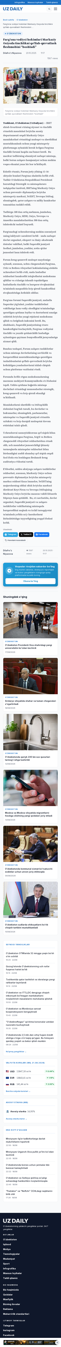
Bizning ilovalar (11, 1304)
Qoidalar (8, 1294)
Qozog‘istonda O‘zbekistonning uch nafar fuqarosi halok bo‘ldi (27, 968)
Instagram (9, 1330)
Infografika (20, 2)
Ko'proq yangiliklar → (16, 1051)
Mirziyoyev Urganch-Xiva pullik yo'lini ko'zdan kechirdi (30, 1153)
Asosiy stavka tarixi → (16, 1119)
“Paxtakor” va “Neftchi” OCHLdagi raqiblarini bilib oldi (29, 1192)
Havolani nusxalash (17, 540)
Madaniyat (9, 1258)
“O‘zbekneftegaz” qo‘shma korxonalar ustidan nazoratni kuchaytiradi (30, 1023)
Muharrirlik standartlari (16, 1314)
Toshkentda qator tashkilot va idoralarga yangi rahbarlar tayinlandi (30, 981)
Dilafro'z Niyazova (12, 53)
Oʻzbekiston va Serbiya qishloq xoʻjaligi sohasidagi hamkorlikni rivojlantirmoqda (27, 1179)
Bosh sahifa (8, 20)
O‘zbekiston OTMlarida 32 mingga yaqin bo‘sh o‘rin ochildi (30, 955)
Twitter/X (27, 534)
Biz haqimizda (11, 1289)
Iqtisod (7, 1244)
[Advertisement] (30, 1342)
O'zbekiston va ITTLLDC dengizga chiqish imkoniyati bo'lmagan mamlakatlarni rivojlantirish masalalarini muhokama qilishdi (29, 995)
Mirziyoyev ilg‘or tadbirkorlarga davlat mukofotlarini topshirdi (25, 1140)
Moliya (7, 1249)
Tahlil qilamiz (52, 2)
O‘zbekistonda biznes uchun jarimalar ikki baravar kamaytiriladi (27, 1166)
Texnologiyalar (11, 1254)
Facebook (43, 534)
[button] (49, 8)
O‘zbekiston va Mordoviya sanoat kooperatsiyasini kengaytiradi (23, 1010)
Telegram (12, 534)
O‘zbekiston (22, 20)
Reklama (8, 1309)
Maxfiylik (8, 1299)
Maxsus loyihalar (35, 2)
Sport (6, 1263)
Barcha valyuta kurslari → (18, 1091)
